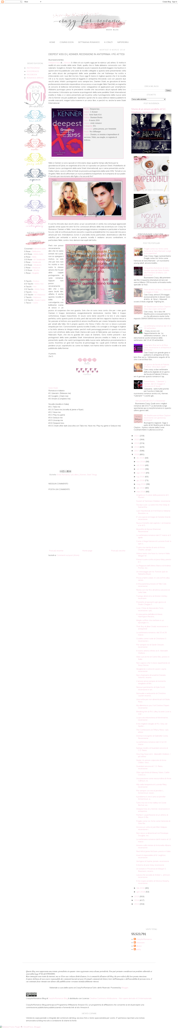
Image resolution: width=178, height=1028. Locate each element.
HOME (52, 42)
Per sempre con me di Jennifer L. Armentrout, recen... (150, 791)
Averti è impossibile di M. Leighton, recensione (151, 856)
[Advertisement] (87, 449)
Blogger (125, 987)
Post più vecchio (118, 550)
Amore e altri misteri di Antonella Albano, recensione (153, 846)
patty (138, 949)
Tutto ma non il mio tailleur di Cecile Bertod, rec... (151, 803)
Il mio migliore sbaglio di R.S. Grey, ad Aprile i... (151, 724)
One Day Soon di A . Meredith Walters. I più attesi (153, 755)
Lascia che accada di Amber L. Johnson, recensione (153, 876)
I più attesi (74, 475)
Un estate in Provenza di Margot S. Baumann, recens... (151, 869)
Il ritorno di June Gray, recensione (150, 865)
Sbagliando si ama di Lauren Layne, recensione (151, 670)
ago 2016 (141, 473)
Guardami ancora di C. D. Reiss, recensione (149, 767)
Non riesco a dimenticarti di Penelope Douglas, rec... (152, 834)
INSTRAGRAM (33, 68)
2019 (137, 443)
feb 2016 (141, 888)
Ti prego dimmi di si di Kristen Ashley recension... (151, 597)
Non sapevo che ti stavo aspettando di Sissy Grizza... (153, 664)
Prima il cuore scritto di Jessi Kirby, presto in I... (153, 560)
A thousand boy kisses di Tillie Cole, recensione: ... (151, 585)
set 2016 (141, 469)
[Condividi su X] (65, 471)
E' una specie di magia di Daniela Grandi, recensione (153, 518)
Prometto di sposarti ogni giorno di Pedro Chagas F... (151, 603)
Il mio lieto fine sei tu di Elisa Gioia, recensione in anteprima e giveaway (157, 347)
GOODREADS (33, 71)
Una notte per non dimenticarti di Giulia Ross (153, 700)
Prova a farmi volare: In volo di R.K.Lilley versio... (153, 579)
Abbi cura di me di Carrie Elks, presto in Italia (152, 657)
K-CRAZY (108, 42)
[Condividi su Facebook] (68, 471)
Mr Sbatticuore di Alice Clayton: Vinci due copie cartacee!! (157, 307)
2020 (137, 439)
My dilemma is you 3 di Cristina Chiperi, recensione (152, 706)
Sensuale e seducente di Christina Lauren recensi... (151, 694)
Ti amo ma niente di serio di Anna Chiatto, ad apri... (150, 548)
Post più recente (56, 550)
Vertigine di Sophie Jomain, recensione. (152, 861)
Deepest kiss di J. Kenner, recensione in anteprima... (153, 810)
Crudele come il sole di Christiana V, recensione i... (151, 639)
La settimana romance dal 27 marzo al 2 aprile (153, 536)
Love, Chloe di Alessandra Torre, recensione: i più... (150, 609)
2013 (137, 904)
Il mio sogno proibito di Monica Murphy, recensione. (152, 882)
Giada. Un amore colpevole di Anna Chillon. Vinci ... (151, 761)
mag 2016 (141, 484)
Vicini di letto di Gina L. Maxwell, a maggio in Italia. (157, 290)
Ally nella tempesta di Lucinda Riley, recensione (151, 785)
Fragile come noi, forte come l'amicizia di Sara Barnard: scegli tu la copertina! (157, 250)
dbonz (139, 946)
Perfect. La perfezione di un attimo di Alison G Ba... (152, 816)
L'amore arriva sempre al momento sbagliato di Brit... (151, 682)
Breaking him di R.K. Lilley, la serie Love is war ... (153, 712)
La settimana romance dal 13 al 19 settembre (157, 327)
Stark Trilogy (92, 475)
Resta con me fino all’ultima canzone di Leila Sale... (153, 591)
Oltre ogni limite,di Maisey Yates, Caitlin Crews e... (153, 773)
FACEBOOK (32, 74)
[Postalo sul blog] (63, 471)
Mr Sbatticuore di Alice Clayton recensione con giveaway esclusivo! (157, 417)
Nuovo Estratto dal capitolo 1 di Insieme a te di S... (153, 524)
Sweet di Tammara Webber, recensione (153, 501)
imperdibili (123, 42)
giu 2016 (141, 480)
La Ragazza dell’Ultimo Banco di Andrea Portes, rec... (153, 566)
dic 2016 (141, 458)
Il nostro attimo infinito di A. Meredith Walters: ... (152, 651)
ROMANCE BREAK (35, 78)
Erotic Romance (63, 475)
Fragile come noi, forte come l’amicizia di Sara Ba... (153, 822)
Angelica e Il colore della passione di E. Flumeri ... (152, 496)
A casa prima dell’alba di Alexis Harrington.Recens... (149, 615)
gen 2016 (141, 892)
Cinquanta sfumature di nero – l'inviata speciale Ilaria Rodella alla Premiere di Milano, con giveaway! (157, 271)
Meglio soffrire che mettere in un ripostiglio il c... (150, 621)
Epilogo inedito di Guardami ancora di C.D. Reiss (152, 749)
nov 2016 (141, 461)
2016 (137, 454)
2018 (137, 447)
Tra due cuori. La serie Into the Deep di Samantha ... (152, 505)
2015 (137, 896)
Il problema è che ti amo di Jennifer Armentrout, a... (151, 797)
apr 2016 (141, 488)
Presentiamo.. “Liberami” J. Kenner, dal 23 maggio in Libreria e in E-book (155, 383)
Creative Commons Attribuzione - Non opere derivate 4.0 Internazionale (120, 998)
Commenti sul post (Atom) (68, 555)
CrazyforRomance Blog (58, 998)
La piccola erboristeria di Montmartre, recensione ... (152, 718)
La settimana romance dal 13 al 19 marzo (151, 743)
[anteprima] (151, 191)
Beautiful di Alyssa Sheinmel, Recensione (148, 530)
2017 (137, 450)
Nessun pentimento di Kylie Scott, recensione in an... (150, 688)
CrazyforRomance (144, 939)
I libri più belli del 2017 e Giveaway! (150, 400)
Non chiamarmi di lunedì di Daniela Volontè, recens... (151, 676)
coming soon (67, 42)
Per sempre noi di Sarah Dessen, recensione (150, 645)
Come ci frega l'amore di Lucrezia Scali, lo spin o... (153, 542)
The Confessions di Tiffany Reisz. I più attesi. (152, 731)
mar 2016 (141, 491)
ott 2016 (141, 465)
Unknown (140, 942)
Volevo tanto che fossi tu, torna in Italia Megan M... (153, 554)
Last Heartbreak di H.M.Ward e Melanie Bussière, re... (153, 512)
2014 (137, 900)
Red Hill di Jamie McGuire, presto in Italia (153, 851)
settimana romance (89, 42)
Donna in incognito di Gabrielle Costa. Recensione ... (152, 737)
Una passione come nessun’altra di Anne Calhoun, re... (153, 779)
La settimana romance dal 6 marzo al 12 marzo (153, 840)
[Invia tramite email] (61, 471)
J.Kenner (82, 475)
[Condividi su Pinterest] (70, 471)
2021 (137, 435)
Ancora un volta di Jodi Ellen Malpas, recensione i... (151, 828)
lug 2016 (141, 476)
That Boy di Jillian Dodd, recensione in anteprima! (152, 627)
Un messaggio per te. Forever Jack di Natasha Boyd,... (151, 572)
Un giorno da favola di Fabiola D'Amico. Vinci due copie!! (156, 365)
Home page (87, 550)
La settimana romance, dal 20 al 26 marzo (151, 633)
